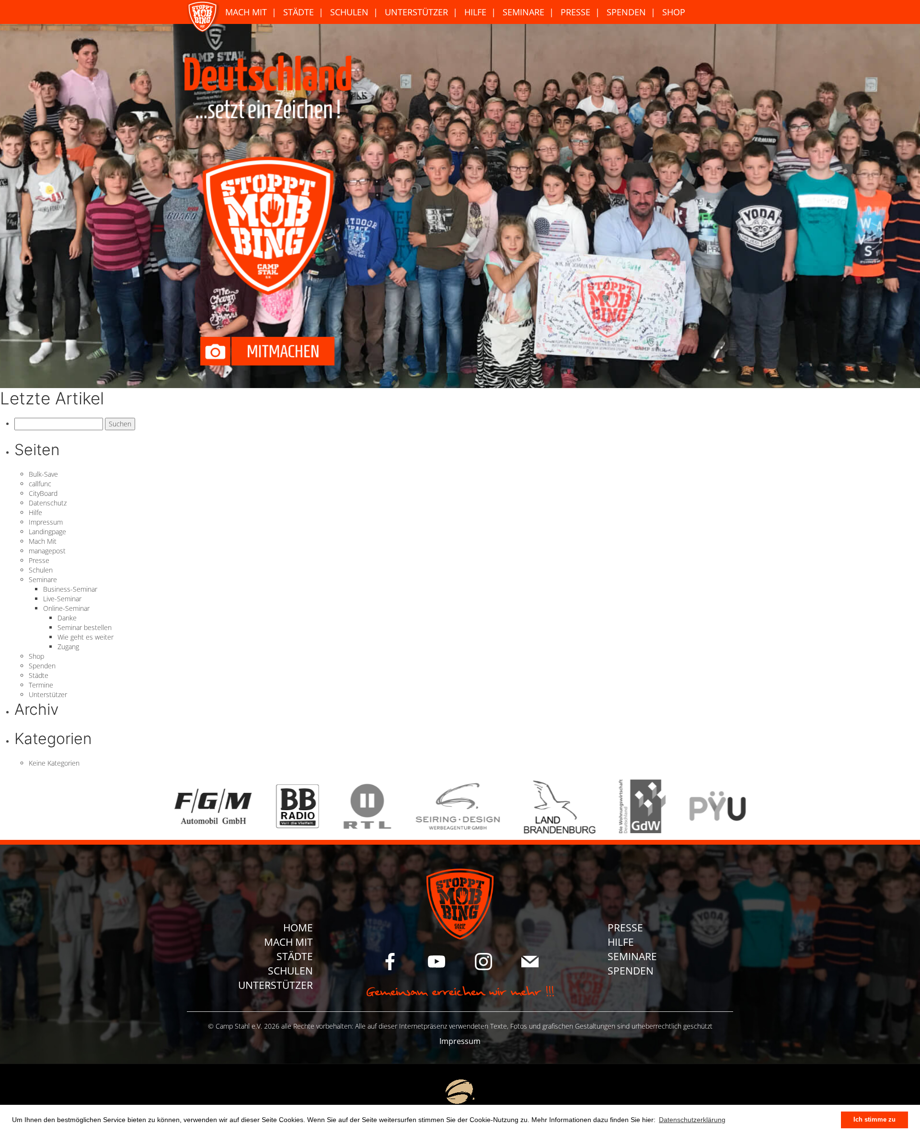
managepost (47, 550)
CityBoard (43, 493)
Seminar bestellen (85, 627)
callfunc (40, 483)
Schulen (349, 12)
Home (298, 927)
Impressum (46, 522)
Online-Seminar (66, 608)
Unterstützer (416, 12)
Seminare (523, 12)
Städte (298, 12)
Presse (575, 12)
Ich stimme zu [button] (874, 1119)
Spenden (626, 12)
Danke (67, 617)
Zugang (68, 646)
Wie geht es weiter (86, 637)
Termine (41, 684)
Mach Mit (246, 12)
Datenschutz (48, 502)
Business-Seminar (70, 589)
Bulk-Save (43, 474)
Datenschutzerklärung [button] (692, 1120)
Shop (673, 12)
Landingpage (47, 531)
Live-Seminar (62, 598)
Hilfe (475, 12)
